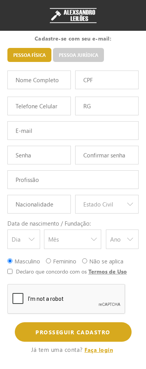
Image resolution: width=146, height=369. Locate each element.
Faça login (98, 349)
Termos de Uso (107, 271)
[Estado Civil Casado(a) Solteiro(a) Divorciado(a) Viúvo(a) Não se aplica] (107, 205)
